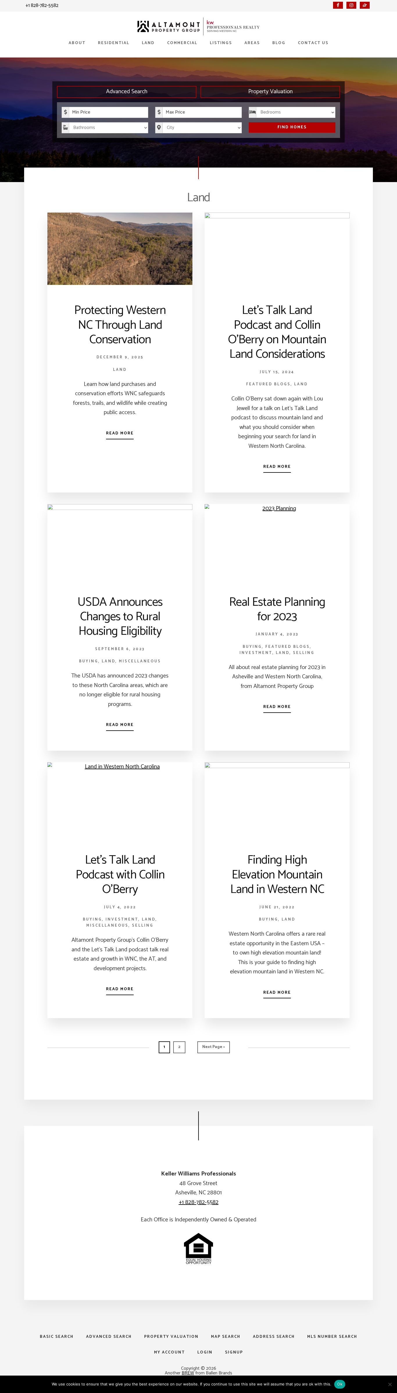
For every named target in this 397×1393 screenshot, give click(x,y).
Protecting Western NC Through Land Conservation (120, 325)
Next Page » (213, 1048)
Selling (303, 653)
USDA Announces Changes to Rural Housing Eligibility (120, 617)
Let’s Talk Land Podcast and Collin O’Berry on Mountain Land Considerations (277, 332)
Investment (255, 653)
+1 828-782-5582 (42, 5)
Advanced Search (126, 91)
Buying (88, 661)
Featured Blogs (268, 384)
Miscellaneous (140, 661)
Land (120, 370)
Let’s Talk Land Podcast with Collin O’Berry (120, 875)
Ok (339, 1384)
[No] (390, 1384)
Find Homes (292, 127)
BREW (188, 1373)
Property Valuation (270, 91)
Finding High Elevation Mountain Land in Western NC (277, 875)
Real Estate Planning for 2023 (277, 609)
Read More (120, 433)
